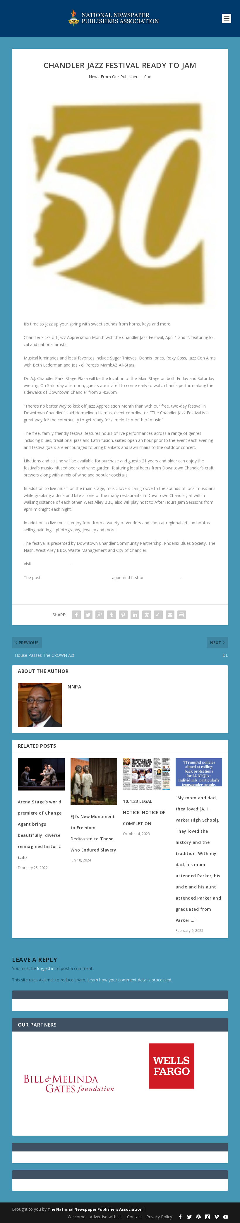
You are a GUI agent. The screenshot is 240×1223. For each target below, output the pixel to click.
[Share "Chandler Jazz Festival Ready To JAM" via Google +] (100, 615)
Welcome (76, 1216)
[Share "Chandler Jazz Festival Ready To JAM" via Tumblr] (111, 615)
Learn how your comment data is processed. (129, 980)
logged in (45, 968)
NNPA (74, 686)
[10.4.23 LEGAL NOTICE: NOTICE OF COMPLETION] (146, 774)
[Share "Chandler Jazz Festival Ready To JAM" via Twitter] (88, 615)
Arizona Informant (163, 577)
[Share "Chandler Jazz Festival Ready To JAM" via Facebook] (76, 615)
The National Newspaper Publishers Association (95, 1209)
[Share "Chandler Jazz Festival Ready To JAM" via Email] (170, 615)
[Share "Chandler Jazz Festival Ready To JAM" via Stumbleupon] (158, 615)
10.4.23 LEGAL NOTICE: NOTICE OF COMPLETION (144, 812)
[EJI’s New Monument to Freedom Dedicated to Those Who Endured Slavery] (94, 781)
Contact (134, 1216)
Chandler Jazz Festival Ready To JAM (76, 577)
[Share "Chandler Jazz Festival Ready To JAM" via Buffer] (146, 615)
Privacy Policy (159, 1216)
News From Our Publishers (114, 76)
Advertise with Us (106, 1216)
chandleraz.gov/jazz (51, 563)
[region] (120, 1083)
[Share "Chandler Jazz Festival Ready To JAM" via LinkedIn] (135, 615)
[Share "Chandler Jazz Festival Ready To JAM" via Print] (182, 615)
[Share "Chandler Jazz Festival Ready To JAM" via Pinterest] (123, 615)
